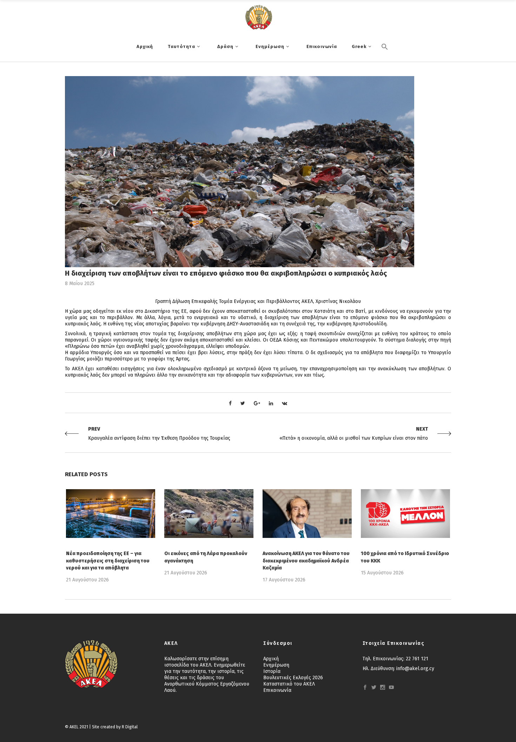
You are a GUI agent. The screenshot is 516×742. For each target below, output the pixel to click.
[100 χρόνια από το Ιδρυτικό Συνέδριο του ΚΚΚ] (405, 513)
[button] (384, 58)
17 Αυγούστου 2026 (284, 580)
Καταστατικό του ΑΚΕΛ (289, 684)
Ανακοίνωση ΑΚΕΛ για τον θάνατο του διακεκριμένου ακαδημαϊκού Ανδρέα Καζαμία (306, 561)
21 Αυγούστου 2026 (87, 580)
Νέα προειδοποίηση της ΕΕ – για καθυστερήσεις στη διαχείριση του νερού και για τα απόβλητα (108, 561)
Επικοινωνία (277, 690)
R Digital (130, 726)
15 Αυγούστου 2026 (382, 573)
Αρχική (271, 659)
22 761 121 (417, 659)
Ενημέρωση (276, 665)
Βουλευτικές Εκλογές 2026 (293, 678)
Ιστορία (271, 671)
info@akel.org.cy (415, 669)
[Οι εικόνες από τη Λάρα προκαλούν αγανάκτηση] (208, 513)
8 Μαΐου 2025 (79, 283)
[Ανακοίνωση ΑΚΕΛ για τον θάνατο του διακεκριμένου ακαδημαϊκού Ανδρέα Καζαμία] (307, 513)
